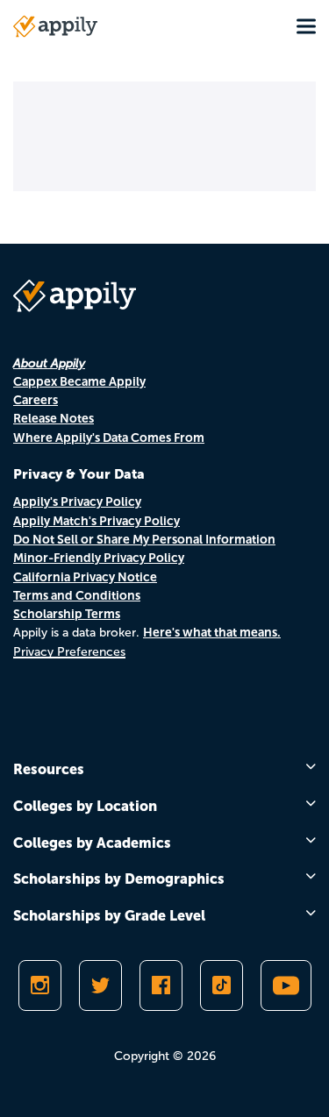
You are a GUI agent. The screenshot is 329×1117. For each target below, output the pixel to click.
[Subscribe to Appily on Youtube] (286, 985)
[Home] (55, 26)
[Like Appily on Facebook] (160, 985)
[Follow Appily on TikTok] (221, 985)
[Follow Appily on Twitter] (100, 985)
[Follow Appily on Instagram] (39, 985)
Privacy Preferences (69, 651)
